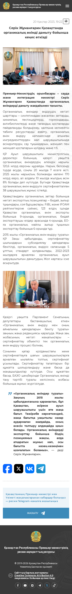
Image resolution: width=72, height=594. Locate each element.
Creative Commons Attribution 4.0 (33, 575)
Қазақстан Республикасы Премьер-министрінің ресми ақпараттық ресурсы (36, 549)
